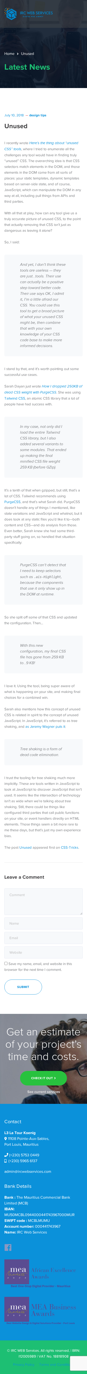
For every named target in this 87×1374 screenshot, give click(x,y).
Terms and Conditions (56, 1365)
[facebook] (8, 1246)
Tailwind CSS (14, 398)
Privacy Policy (23, 1365)
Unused (25, 847)
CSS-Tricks (69, 847)
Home (9, 54)
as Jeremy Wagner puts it (45, 726)
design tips (37, 115)
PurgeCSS (12, 502)
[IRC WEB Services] (28, 13)
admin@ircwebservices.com (27, 1171)
